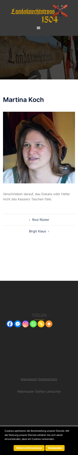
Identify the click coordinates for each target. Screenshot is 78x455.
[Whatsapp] (33, 323)
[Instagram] (25, 323)
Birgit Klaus (37, 231)
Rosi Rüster (40, 220)
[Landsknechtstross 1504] (39, 14)
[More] (48, 323)
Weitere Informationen (29, 447)
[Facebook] (9, 323)
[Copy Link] (41, 323)
